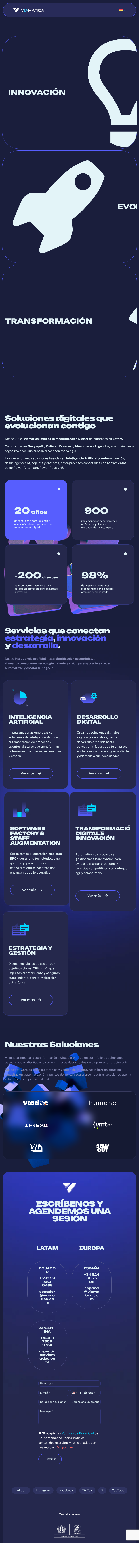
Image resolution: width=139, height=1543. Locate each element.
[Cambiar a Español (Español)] (123, 10)
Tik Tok (87, 1490)
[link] (36, 1103)
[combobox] (75, 1393)
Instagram (43, 1490)
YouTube (118, 1490)
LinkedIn (21, 1490)
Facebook (66, 1490)
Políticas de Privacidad (78, 1433)
